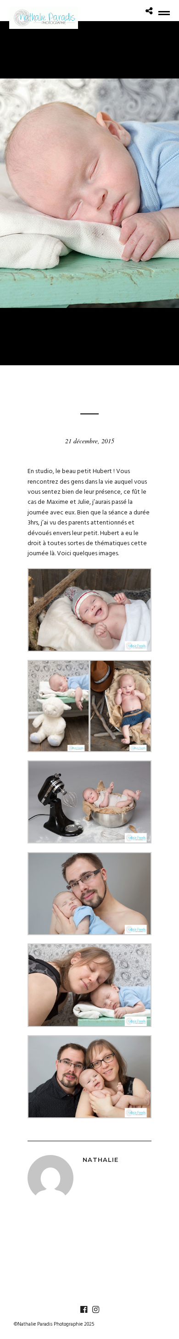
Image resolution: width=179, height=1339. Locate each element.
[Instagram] (95, 1309)
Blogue (89, 382)
